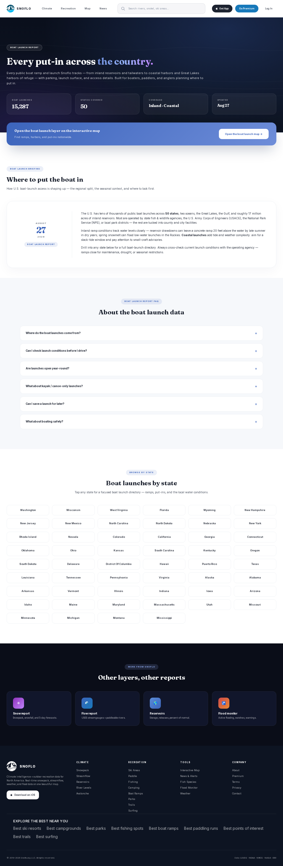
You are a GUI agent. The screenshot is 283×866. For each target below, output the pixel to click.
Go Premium (247, 8)
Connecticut (255, 536)
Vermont (73, 591)
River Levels (83, 787)
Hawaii (164, 563)
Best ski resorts (27, 828)
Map (88, 8)
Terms (236, 781)
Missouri (255, 604)
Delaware (73, 563)
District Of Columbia (119, 563)
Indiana (164, 591)
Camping (134, 787)
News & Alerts (188, 776)
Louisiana (28, 577)
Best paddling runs (201, 828)
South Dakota (27, 563)
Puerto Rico (209, 563)
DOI (274, 857)
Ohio (73, 550)
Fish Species (188, 781)
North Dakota (164, 523)
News (103, 8)
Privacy (236, 787)
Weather (185, 793)
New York (255, 523)
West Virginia (119, 510)
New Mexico (73, 523)
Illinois (118, 591)
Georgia (209, 536)
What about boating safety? (44, 421)
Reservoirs (82, 781)
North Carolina (118, 523)
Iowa (209, 591)
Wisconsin (73, 510)
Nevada (73, 536)
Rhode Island (27, 536)
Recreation (68, 8)
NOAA (252, 857)
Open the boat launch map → (244, 133)
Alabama (255, 577)
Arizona (255, 591)
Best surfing (47, 836)
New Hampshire (255, 510)
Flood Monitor (189, 787)
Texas (255, 563)
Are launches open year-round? (47, 368)
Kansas (119, 550)
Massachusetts (164, 604)
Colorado (119, 536)
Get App (224, 8)
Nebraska (209, 523)
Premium (238, 776)
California (164, 536)
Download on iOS (24, 795)
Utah (209, 604)
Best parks (96, 828)
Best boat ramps (164, 828)
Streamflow (83, 776)
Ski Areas (134, 770)
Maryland (118, 604)
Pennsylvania (119, 577)
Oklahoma (28, 550)
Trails (131, 804)
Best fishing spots (127, 828)
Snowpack (82, 770)
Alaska (209, 577)
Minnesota (28, 617)
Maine (73, 604)
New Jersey (28, 523)
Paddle (132, 776)
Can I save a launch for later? (45, 403)
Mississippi (164, 617)
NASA (267, 857)
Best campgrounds (64, 828)
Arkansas (28, 591)
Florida (164, 510)
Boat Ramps (135, 793)
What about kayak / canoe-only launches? (54, 386)
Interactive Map (190, 770)
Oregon (255, 550)
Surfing (133, 810)
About (235, 770)
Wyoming (209, 510)
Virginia (164, 577)
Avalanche (82, 793)
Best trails (22, 836)
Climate (47, 8)
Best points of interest (243, 828)
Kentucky (209, 550)
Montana (119, 617)
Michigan (73, 617)
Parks (131, 798)
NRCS (259, 857)
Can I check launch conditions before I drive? (56, 350)
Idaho (28, 604)
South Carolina (164, 550)
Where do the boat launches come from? (53, 333)
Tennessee (73, 577)
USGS (243, 857)
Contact (236, 793)
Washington (28, 510)
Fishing (133, 781)
